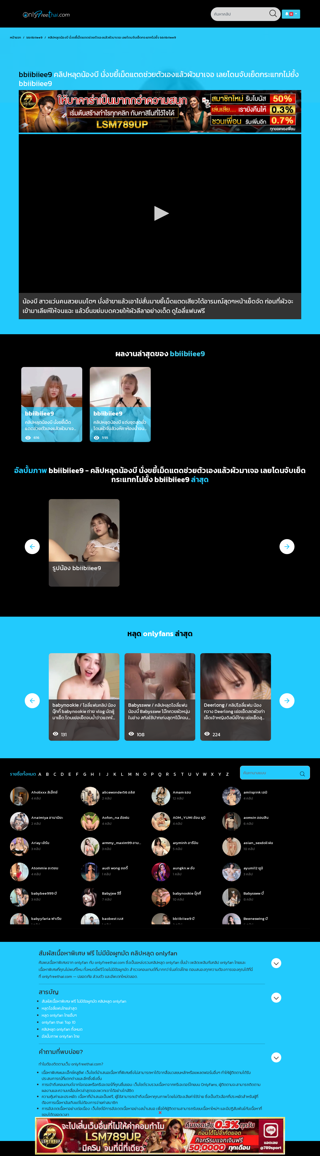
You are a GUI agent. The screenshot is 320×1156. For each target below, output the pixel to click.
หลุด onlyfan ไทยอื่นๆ (59, 1015)
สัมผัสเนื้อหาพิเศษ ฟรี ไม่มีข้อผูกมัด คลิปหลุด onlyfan (84, 1001)
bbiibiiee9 (34, 37)
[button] (291, 14)
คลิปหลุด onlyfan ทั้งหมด (62, 1029)
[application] (160, 213)
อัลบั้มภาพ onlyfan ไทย (61, 1036)
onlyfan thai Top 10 (59, 1022)
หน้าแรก (15, 37)
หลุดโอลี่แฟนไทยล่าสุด (59, 1008)
